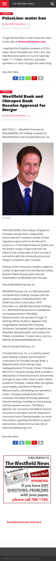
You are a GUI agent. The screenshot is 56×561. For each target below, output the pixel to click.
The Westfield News (23, 3)
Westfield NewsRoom (16, 24)
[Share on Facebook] (15, 77)
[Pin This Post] (34, 77)
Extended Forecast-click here (24, 522)
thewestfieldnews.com (31, 41)
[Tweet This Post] (21, 77)
